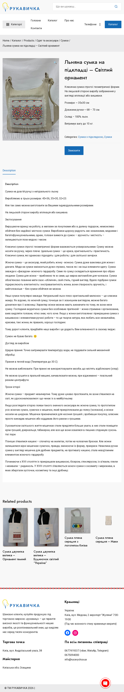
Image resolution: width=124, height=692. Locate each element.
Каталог (52, 20)
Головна (36, 20)
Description (9, 170)
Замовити (74, 150)
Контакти (36, 28)
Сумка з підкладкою (90, 136)
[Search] (116, 7)
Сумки (108, 136)
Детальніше (77, 553)
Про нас (69, 20)
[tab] (9, 170)
